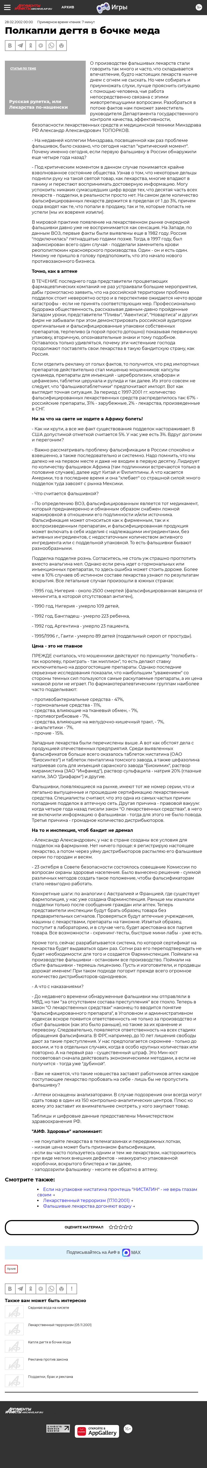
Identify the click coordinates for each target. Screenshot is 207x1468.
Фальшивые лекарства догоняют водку (87, 1206)
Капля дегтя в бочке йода (49, 1342)
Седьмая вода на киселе (48, 1308)
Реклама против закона (48, 1359)
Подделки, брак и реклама (50, 1377)
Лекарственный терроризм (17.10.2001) (86, 1200)
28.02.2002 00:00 (19, 22)
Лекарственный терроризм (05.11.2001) (60, 1325)
